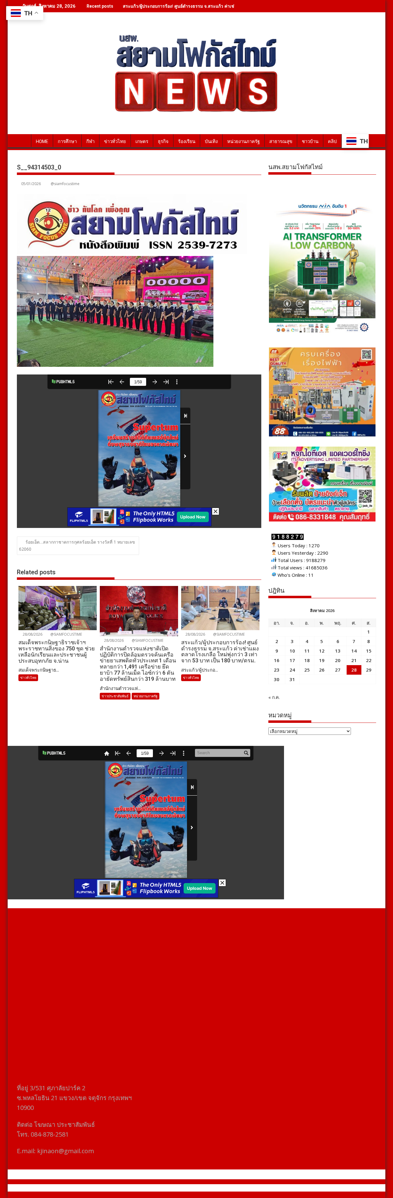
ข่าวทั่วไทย (115, 141)
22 (369, 660)
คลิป (332, 141)
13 (337, 651)
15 (369, 651)
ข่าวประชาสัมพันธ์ (115, 696)
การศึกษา (67, 141)
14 (354, 651)
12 (322, 651)
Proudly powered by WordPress (155, 1188)
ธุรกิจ (163, 141)
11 (307, 651)
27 (337, 670)
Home (42, 141)
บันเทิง (211, 141)
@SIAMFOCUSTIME (65, 634)
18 (307, 660)
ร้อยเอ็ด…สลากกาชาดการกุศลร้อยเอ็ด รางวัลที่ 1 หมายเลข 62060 (77, 545)
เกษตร (141, 141)
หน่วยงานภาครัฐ (243, 141)
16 (276, 660)
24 (292, 670)
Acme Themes (257, 1188)
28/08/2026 (32, 634)
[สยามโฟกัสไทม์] (23, 140)
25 (307, 670)
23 (276, 670)
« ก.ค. (274, 697)
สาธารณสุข (280, 141)
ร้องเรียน (186, 141)
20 (337, 660)
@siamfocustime (65, 183)
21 (354, 660)
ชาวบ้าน (310, 141)
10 (292, 651)
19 (322, 660)
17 (292, 660)
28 (354, 670)
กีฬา (90, 141)
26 (322, 670)
